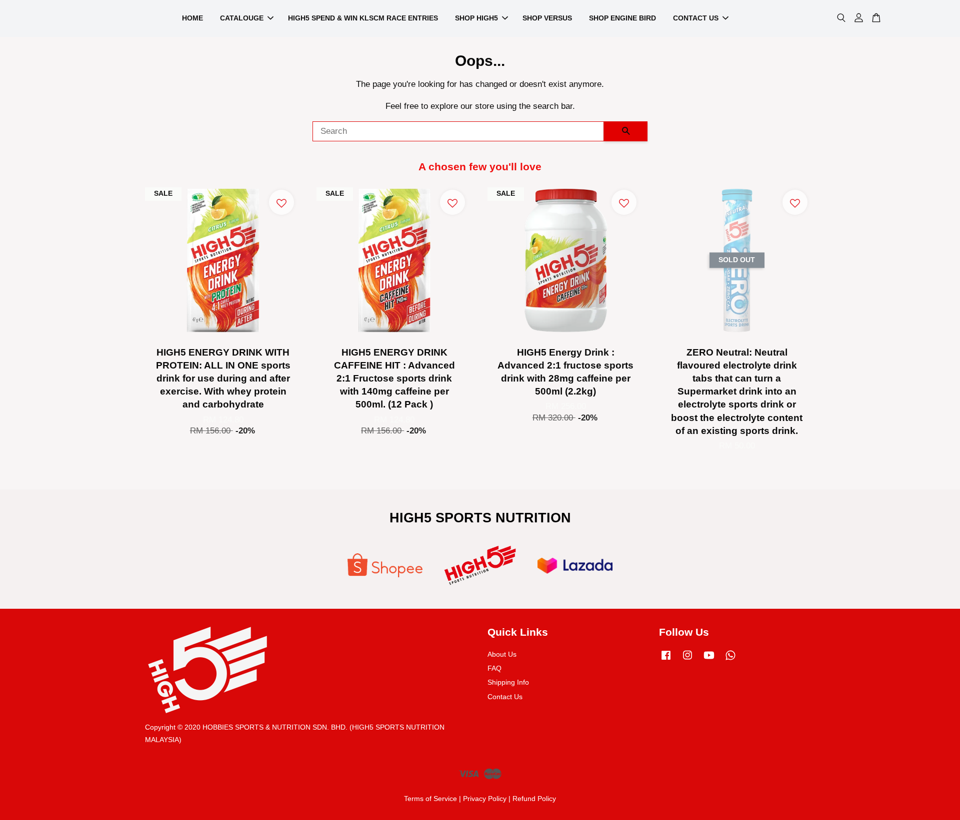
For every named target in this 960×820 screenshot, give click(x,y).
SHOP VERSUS (547, 18)
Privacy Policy (484, 799)
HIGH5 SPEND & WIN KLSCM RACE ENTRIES (363, 18)
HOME (192, 18)
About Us (502, 654)
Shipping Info (508, 682)
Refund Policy (534, 799)
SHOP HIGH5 (476, 18)
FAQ (495, 668)
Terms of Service (430, 799)
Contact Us (505, 697)
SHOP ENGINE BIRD (622, 18)
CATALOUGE (242, 18)
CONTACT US (695, 18)
